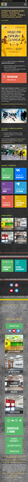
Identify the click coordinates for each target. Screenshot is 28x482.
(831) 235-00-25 (14, 319)
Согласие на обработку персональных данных (14, 462)
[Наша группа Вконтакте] (11, 286)
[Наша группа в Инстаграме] (16, 286)
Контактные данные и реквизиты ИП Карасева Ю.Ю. (14, 459)
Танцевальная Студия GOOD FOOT (11, 304)
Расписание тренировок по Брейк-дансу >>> (14, 104)
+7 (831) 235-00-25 (6, 1)
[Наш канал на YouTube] (11, 292)
